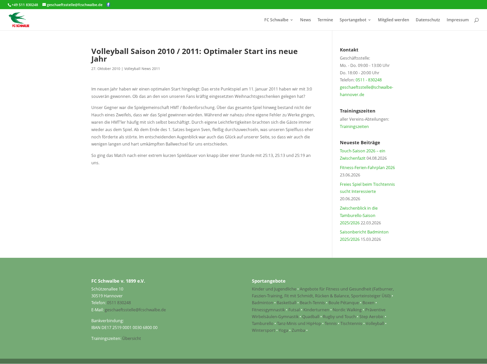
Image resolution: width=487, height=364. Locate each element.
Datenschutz (428, 20)
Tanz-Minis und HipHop (299, 323)
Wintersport (263, 330)
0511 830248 (119, 302)
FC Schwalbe (276, 20)
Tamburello (262, 323)
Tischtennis (351, 323)
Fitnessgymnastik (268, 310)
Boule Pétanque (343, 302)
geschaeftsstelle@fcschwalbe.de (135, 310)
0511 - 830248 (369, 80)
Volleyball (375, 323)
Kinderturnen (316, 310)
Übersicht (131, 338)
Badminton (262, 302)
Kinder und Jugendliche (274, 289)
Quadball (310, 316)
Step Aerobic (371, 316)
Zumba (298, 330)
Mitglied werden (393, 20)
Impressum (458, 20)
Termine (325, 20)
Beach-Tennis (312, 302)
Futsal (294, 310)
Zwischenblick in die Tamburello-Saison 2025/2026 (359, 215)
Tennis (331, 323)
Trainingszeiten (354, 126)
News (305, 20)
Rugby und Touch (339, 316)
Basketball (286, 302)
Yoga (283, 330)
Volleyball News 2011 (142, 68)
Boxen (368, 302)
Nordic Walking (347, 310)
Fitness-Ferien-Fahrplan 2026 (367, 167)
